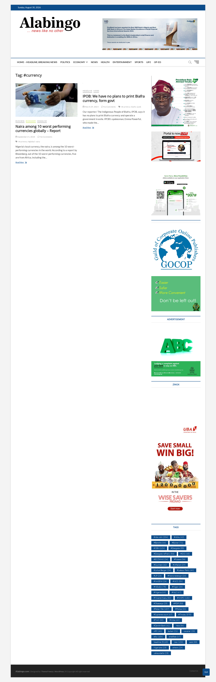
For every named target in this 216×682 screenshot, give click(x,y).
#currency (23, 141)
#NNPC (183, 598)
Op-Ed (157, 62)
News (94, 62)
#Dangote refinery (164, 553)
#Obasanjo (160, 603)
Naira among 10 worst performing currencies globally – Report (43, 128)
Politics (65, 62)
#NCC (178, 581)
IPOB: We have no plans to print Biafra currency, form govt (114, 98)
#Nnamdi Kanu (162, 598)
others (178, 647)
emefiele (175, 636)
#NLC (176, 592)
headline (42, 121)
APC (158, 631)
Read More (23, 162)
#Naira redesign (177, 575)
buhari (173, 631)
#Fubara (179, 559)
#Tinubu (184, 614)
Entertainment (122, 62)
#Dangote (177, 548)
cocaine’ (189, 631)
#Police (180, 609)
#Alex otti (161, 537)
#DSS (185, 553)
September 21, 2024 (26, 137)
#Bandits (160, 542)
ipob (139, 107)
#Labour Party (185, 570)
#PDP (178, 603)
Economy (79, 62)
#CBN (159, 548)
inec (178, 642)
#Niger (177, 586)
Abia (180, 625)
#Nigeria (160, 592)
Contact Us (194, 671)
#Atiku (179, 537)
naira (38, 141)
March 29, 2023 (91, 107)
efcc (158, 636)
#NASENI (160, 581)
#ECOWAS (161, 559)
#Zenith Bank (162, 625)
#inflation (179, 564)
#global (31, 141)
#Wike (175, 620)
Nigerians (160, 647)
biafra (133, 107)
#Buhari (177, 542)
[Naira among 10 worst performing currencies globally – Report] (46, 100)
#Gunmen (160, 564)
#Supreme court (163, 614)
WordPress (59, 671)
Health (105, 62)
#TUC (159, 620)
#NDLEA (160, 586)
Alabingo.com (22, 671)
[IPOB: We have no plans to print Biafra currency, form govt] (114, 85)
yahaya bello (161, 653)
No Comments (46, 137)
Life (148, 62)
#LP (158, 575)
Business (20, 121)
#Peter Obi (161, 609)
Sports (139, 62)
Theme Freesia (47, 671)
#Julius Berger (162, 570)
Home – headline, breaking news (37, 62)
